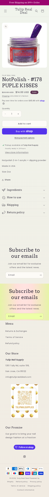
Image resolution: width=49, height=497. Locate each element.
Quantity (6, 108)
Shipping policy (34, 486)
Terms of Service (14, 337)
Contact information (25, 490)
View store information (16, 152)
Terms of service (18, 486)
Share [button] (8, 179)
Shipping (5, 96)
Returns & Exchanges (16, 331)
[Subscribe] (40, 275)
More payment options (25, 138)
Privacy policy (36, 482)
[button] (5, 11)
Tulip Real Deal (23, 478)
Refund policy (12, 343)
